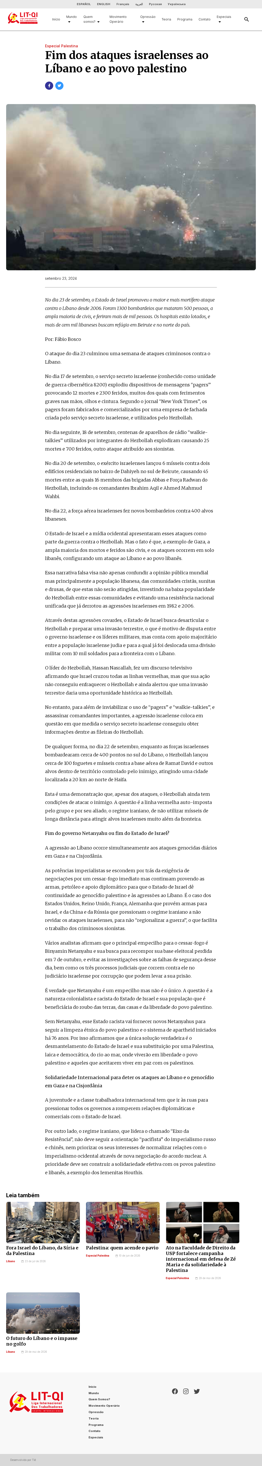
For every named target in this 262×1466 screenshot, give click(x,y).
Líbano (10, 1261)
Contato (205, 19)
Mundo (71, 17)
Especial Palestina (97, 1255)
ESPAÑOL (84, 4)
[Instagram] (186, 1413)
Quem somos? (89, 19)
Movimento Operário (118, 19)
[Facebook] (175, 1413)
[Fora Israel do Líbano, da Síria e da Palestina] (43, 1222)
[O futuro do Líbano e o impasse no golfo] (43, 1313)
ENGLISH (103, 4)
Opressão (148, 17)
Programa (184, 19)
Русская (155, 4)
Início (56, 19)
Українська (176, 4)
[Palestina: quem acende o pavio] (123, 1222)
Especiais (224, 17)
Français (122, 4)
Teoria (166, 19)
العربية (139, 4)
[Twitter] (197, 1413)
